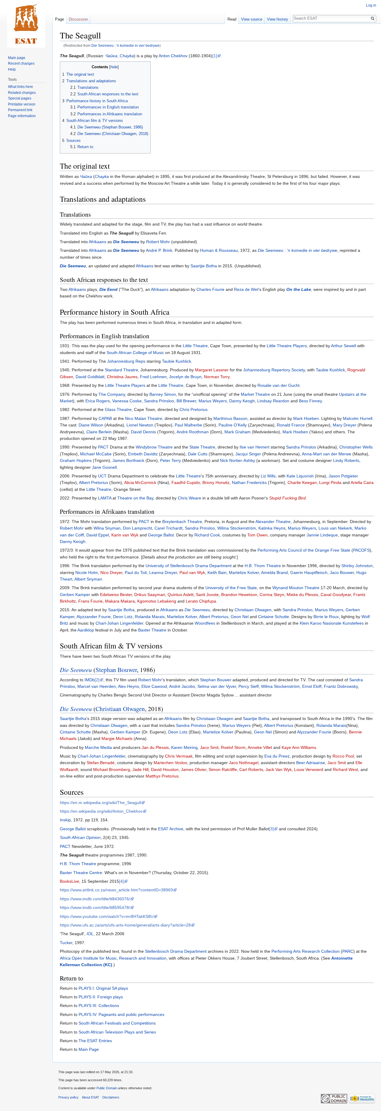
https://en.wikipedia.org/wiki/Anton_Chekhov (101, 811)
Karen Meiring (184, 747)
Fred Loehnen (153, 376)
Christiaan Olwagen (253, 609)
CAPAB (105, 418)
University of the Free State (231, 587)
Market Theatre (255, 394)
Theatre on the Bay (135, 498)
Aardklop (85, 630)
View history (277, 19)
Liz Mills (268, 476)
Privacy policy (68, 1097)
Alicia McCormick (140, 482)
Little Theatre (195, 345)
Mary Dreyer (344, 425)
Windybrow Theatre (154, 447)
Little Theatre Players (287, 345)
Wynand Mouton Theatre (295, 587)
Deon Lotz (122, 616)
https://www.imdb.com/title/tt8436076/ (95, 898)
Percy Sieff (248, 686)
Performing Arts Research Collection (305, 951)
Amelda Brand (274, 572)
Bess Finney (310, 400)
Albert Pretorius (93, 482)
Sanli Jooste (207, 594)
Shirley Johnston (357, 565)
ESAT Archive (170, 828)
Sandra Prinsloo (159, 400)
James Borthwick (128, 460)
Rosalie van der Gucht (278, 385)
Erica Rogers (97, 400)
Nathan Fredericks (249, 482)
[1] (214, 55)
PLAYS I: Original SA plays (103, 988)
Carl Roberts (251, 769)
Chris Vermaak (179, 756)
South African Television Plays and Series (117, 1032)
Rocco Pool (343, 756)
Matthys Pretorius (162, 776)
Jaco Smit (209, 747)
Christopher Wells (356, 447)
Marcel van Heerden (96, 686)
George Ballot (161, 535)
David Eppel (97, 535)
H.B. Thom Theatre (263, 565)
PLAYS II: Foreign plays (101, 996)
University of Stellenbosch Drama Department (189, 565)
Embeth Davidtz (143, 453)
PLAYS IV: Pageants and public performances (121, 1014)
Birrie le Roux (326, 616)
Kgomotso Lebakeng (156, 601)
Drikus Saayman (149, 594)
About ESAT (90, 1097)
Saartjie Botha (203, 265)
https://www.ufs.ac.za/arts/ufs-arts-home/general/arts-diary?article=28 (125, 925)
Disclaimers (110, 1097)
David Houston (165, 769)
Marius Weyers (213, 400)
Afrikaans (97, 241)
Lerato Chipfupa (201, 601)
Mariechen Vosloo (170, 762)
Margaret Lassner (212, 369)
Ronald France (291, 425)
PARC (347, 951)
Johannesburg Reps (126, 361)
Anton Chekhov (173, 55)
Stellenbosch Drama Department (176, 951)
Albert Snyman (88, 579)
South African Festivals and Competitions (117, 1023)
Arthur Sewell (343, 345)
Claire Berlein (99, 431)
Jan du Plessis (155, 747)
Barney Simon (162, 394)
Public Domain (106, 1088)
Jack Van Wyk (279, 769)
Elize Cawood (154, 686)
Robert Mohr (158, 241)
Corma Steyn (272, 594)
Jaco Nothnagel (243, 762)
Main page (16, 58)
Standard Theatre (121, 369)
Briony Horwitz (215, 482)
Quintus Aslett (180, 594)
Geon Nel (240, 616)
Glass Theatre (118, 409)
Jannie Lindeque (322, 535)
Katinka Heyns (271, 528)
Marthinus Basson (230, 418)
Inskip (65, 819)
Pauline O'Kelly (232, 425)
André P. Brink (159, 250)
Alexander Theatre (273, 521)
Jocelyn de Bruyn (185, 376)
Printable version (21, 104)
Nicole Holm (86, 572)
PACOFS (361, 550)
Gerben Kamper (75, 594)
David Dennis (143, 431)
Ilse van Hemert (254, 447)
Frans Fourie (90, 601)
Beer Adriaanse (310, 762)
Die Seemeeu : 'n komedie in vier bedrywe (125, 45)
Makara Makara (120, 601)
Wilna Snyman (107, 528)
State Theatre (202, 447)
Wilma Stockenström (236, 528)
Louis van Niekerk (335, 528)
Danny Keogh (242, 400)
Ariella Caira (362, 482)
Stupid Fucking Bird (287, 498)
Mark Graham (237, 431)
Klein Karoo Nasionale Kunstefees (332, 623)
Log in (371, 5)
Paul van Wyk (192, 572)
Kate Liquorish (300, 476)
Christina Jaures (122, 376)
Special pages (19, 98)
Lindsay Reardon (273, 400)
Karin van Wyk (124, 535)
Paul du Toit (136, 572)
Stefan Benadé (101, 762)
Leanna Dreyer (163, 572)
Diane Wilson (91, 425)
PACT (103, 447)
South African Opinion (80, 837)
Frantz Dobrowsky (341, 686)
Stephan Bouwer (116, 669)
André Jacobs (182, 686)
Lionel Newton (140, 425)
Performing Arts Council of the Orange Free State (303, 550)
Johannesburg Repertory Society (274, 369)
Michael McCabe (96, 453)
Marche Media (98, 747)
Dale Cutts (197, 453)
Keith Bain (217, 572)
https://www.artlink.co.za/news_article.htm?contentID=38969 (116, 889)
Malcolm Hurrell (357, 418)
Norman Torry (216, 376)
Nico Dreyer (111, 572)
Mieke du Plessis (302, 594)
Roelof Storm (233, 747)
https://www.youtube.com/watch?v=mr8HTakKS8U (107, 916)
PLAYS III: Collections (99, 1005)
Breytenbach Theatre (182, 521)
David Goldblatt (90, 376)
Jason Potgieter (343, 476)
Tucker (66, 942)
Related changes (22, 93)
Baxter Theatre (152, 630)
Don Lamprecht (137, 528)
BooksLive (69, 881)
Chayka (127, 55)
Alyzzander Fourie (93, 616)
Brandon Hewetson (239, 594)
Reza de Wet (246, 289)
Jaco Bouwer (342, 572)
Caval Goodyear (336, 594)
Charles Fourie (210, 289)
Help (12, 69)
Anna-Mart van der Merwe (326, 453)
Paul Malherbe (188, 425)
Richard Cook (207, 535)
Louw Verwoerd (308, 769)
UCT (102, 476)
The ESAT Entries (95, 1040)
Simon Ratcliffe (223, 769)
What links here (20, 87)
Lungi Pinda (330, 482)
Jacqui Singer (248, 453)
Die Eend (108, 289)
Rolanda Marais (150, 616)
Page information (22, 116)
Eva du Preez (277, 756)
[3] (271, 828)
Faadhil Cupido (185, 482)
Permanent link (20, 110)
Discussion (78, 19)
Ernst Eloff (311, 686)
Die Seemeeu (126, 241)
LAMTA (104, 498)
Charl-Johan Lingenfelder (119, 623)
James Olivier (193, 769)
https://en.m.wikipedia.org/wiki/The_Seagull (100, 802)
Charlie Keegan (302, 482)
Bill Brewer (186, 400)
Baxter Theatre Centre (81, 872)
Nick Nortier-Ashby (237, 460)
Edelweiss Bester (116, 594)
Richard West (345, 769)
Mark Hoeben (306, 418)
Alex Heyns (128, 686)
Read (231, 19)
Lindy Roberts (346, 460)
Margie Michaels (117, 738)
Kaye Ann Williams (299, 747)
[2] (97, 679)
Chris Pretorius (193, 409)
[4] (121, 881)
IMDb (90, 679)
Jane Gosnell (104, 467)
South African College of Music (135, 352)
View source (251, 19)
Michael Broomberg (111, 769)
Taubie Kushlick (176, 361)
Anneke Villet (260, 747)
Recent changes (21, 63)
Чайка (111, 55)
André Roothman (193, 431)
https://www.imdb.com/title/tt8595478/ (95, 907)
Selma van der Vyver (216, 686)
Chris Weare (189, 498)
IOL (90, 933)
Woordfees (205, 623)
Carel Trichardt (168, 528)
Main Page (89, 1049)
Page (59, 19)
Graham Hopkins (76, 460)
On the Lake (298, 289)
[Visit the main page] (26, 24)
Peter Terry (170, 460)
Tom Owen (257, 535)
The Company (112, 394)
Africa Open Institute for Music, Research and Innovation (113, 958)
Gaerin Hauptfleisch (308, 572)
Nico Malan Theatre (143, 418)
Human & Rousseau (219, 250)
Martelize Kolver (244, 572)
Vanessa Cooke (127, 400)
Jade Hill (140, 769)
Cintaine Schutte (273, 616)
